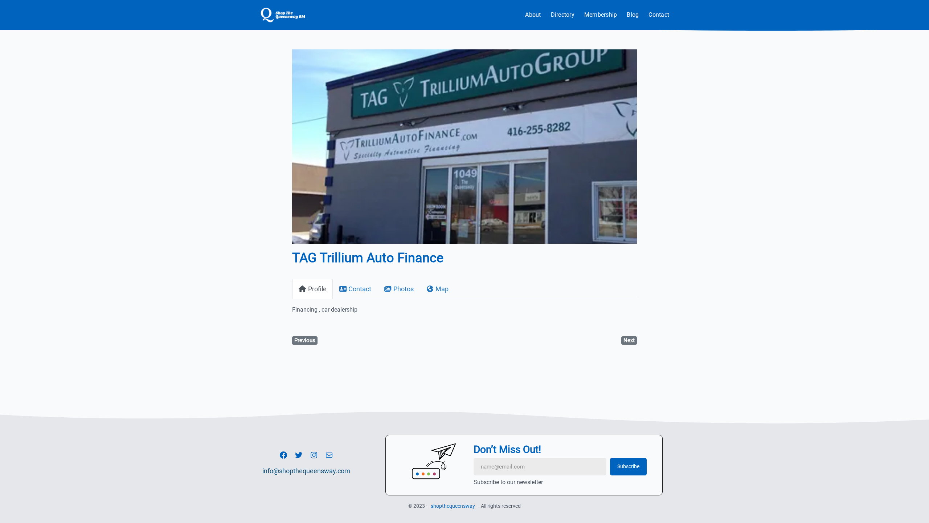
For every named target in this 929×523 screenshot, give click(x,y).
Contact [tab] (359, 289)
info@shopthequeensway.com (306, 471)
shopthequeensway (453, 506)
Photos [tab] (403, 289)
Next (629, 340)
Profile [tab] (317, 289)
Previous (304, 340)
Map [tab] (442, 289)
